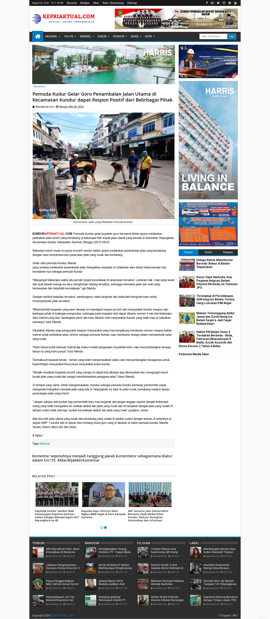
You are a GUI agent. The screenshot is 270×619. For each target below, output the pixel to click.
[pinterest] (229, 3)
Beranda (72, 2)
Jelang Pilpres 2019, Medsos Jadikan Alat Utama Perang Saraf (112, 584)
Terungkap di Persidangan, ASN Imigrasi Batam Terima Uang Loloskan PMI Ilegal (215, 299)
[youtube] (235, 3)
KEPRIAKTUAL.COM (61, 615)
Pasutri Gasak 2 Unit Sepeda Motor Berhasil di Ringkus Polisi (167, 568)
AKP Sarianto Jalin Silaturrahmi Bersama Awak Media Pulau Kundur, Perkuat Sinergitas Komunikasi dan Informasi (148, 515)
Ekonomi (118, 36)
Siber (96, 2)
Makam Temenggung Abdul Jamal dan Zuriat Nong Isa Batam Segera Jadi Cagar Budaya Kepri (215, 318)
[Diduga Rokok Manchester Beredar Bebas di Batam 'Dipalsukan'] (187, 265)
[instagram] (223, 3)
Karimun (44, 443)
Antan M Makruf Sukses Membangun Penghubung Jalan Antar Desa (115, 568)
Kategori (228, 252)
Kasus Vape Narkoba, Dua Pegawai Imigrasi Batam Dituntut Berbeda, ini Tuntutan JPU (216, 282)
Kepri (148, 36)
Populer (188, 252)
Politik (68, 36)
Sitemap (132, 2)
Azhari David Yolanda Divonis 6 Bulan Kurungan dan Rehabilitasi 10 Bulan (167, 600)
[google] (212, 3)
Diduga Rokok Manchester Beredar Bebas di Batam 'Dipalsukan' (214, 263)
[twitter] (218, 3)
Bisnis (134, 36)
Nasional (51, 36)
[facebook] (206, 3)
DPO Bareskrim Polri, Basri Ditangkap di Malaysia (63, 550)
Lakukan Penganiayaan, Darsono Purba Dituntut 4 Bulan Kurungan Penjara (63, 568)
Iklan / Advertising (113, 2)
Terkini (208, 252)
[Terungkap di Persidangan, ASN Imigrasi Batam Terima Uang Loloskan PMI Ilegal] (187, 301)
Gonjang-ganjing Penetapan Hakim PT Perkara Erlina (112, 600)
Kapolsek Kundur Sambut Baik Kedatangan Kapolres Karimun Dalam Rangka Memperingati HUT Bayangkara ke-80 (57, 515)
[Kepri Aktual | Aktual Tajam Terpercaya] (37, 36)
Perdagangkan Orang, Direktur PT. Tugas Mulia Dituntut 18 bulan (115, 552)
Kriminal (85, 36)
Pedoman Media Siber (194, 354)
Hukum (102, 36)
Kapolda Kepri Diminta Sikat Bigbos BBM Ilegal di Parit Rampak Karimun (103, 514)
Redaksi (84, 2)
